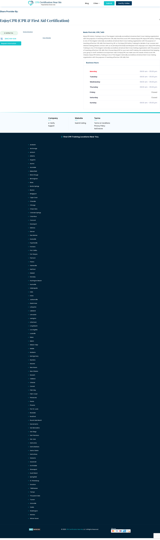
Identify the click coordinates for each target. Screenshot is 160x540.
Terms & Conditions (102, 123)
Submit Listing (80, 123)
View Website (47, 38)
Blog (87, 3)
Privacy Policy (99, 126)
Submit (109, 3)
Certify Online (124, 3)
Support (51, 126)
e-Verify (51, 123)
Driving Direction (28, 32)
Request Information (8, 43)
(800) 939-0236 (10, 39)
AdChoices (98, 129)
